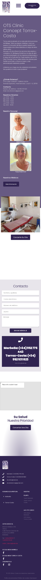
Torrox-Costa (9, 503)
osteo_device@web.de (10, 543)
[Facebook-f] (3, 553)
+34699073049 (7, 540)
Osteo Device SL (7, 524)
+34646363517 (9, 538)
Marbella (8, 496)
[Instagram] (9, 565)
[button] (18, 5)
